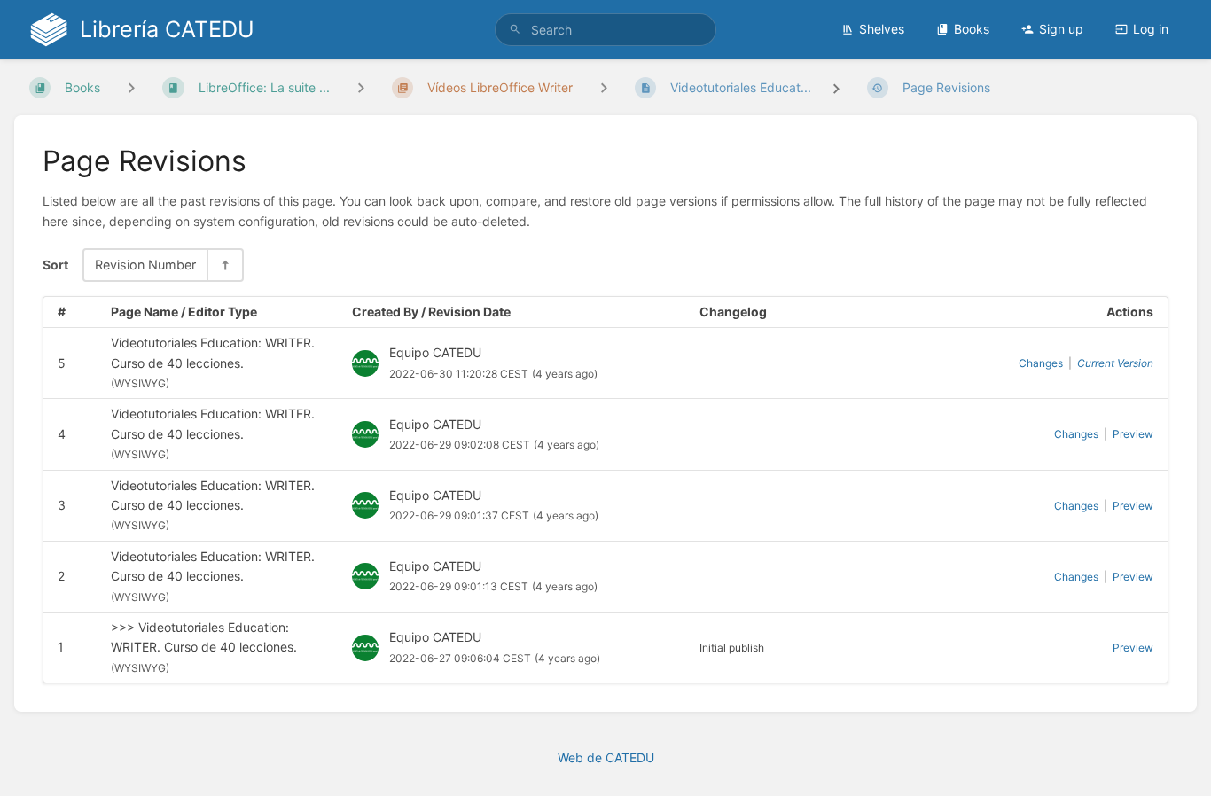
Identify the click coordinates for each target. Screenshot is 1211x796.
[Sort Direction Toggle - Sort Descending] (224, 264)
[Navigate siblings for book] (131, 87)
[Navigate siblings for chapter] (361, 87)
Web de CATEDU (606, 757)
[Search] (515, 29)
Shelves (881, 28)
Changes (1041, 363)
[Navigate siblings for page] (604, 87)
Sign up (1061, 28)
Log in (1150, 28)
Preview (1133, 434)
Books (971, 28)
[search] (606, 29)
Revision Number (145, 264)
